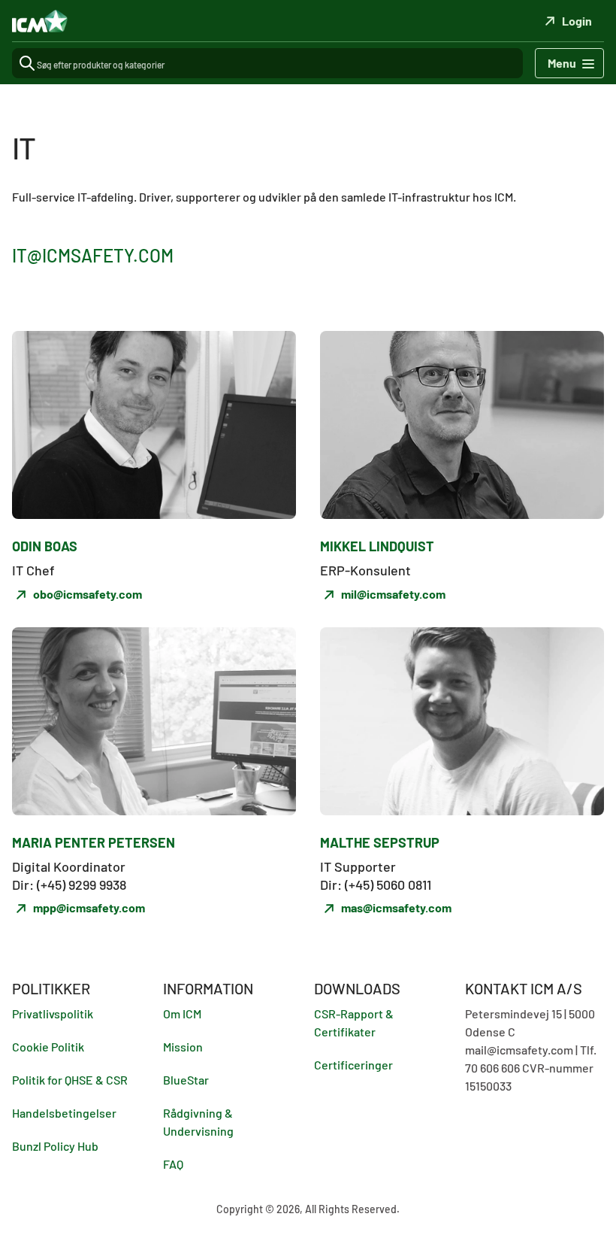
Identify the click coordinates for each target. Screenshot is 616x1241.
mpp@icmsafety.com (89, 907)
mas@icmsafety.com (396, 907)
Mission (183, 1046)
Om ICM (182, 1013)
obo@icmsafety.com (87, 594)
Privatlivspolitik (52, 1013)
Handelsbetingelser (64, 1113)
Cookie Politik (48, 1046)
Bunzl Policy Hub (55, 1146)
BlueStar (186, 1080)
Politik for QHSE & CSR (70, 1080)
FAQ (173, 1164)
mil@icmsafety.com (393, 594)
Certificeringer (353, 1064)
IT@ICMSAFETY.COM (93, 255)
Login (577, 21)
